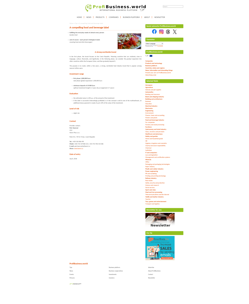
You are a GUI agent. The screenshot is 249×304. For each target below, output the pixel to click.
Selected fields (152, 81)
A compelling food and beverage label (91, 23)
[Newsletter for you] (160, 227)
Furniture (148, 127)
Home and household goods (154, 139)
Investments (112, 274)
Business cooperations (116, 271)
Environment (149, 113)
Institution (148, 150)
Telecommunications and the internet (157, 194)
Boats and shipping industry (154, 97)
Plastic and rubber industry (154, 169)
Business (148, 101)
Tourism (147, 199)
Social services (150, 187)
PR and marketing (151, 173)
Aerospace (148, 85)
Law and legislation (151, 155)
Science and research (152, 185)
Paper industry (150, 166)
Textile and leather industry (154, 197)
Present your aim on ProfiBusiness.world (158, 73)
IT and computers (151, 153)
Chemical (148, 148)
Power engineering (151, 171)
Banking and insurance (152, 94)
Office (147, 162)
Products (100, 17)
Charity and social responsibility (155, 146)
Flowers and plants (151, 118)
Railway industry (151, 178)
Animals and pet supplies (153, 90)
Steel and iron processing (153, 192)
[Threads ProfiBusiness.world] (168, 33)
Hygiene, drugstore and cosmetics (156, 143)
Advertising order (150, 75)
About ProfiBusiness (154, 271)
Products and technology (153, 63)
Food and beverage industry (154, 120)
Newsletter (159, 17)
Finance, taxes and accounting (154, 115)
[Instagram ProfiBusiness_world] (161, 33)
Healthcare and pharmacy (154, 134)
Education (148, 104)
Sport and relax (150, 190)
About (147, 17)
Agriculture (149, 87)
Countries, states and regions (155, 68)
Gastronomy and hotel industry (155, 129)
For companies (150, 122)
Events (72, 274)
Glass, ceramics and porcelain (154, 132)
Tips (76, 23)
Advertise (151, 267)
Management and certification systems (157, 157)
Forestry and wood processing (154, 125)
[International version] (146, 56)
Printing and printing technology (155, 176)
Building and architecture (153, 99)
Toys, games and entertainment (155, 201)
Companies (113, 17)
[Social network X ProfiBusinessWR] (175, 33)
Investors (111, 278)
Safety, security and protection (155, 183)
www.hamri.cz (78, 148)
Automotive (149, 92)
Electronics (149, 108)
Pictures (72, 278)
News (88, 17)
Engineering (149, 111)
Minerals (148, 159)
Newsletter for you (154, 210)
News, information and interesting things (159, 70)
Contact (150, 274)
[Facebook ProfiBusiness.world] (154, 33)
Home (79, 17)
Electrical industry (151, 106)
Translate (160, 46)
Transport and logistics (152, 204)
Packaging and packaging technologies (157, 164)
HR (146, 141)
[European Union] (150, 56)
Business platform (131, 17)
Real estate (149, 180)
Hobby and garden (151, 136)
